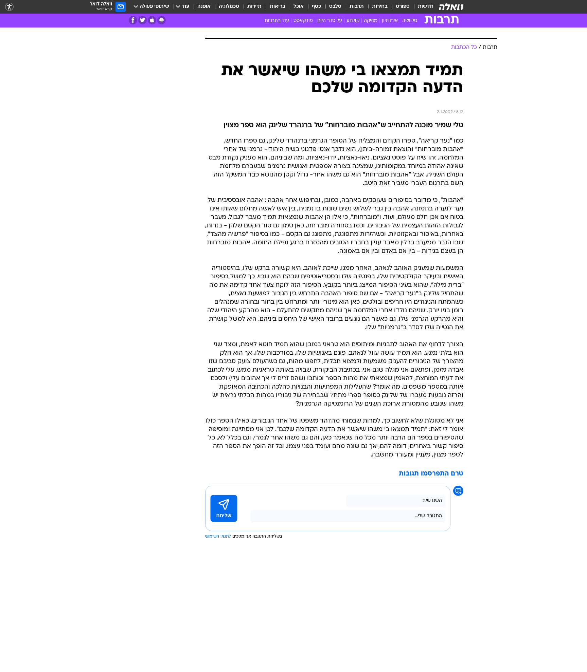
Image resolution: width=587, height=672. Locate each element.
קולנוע (352, 21)
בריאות (277, 6)
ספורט (403, 6)
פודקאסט (303, 21)
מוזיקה (370, 21)
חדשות (425, 6)
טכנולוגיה (229, 6)
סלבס (335, 6)
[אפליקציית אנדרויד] (161, 20)
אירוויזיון (390, 21)
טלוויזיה (409, 21)
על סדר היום (329, 21)
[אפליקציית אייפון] (152, 20)
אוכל (299, 6)
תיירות (254, 6)
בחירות (380, 6)
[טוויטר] (142, 20)
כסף (316, 6)
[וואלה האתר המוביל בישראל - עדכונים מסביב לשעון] (451, 6)
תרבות (357, 6)
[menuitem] (421, 7)
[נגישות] (9, 7)
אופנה (204, 6)
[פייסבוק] (133, 20)
